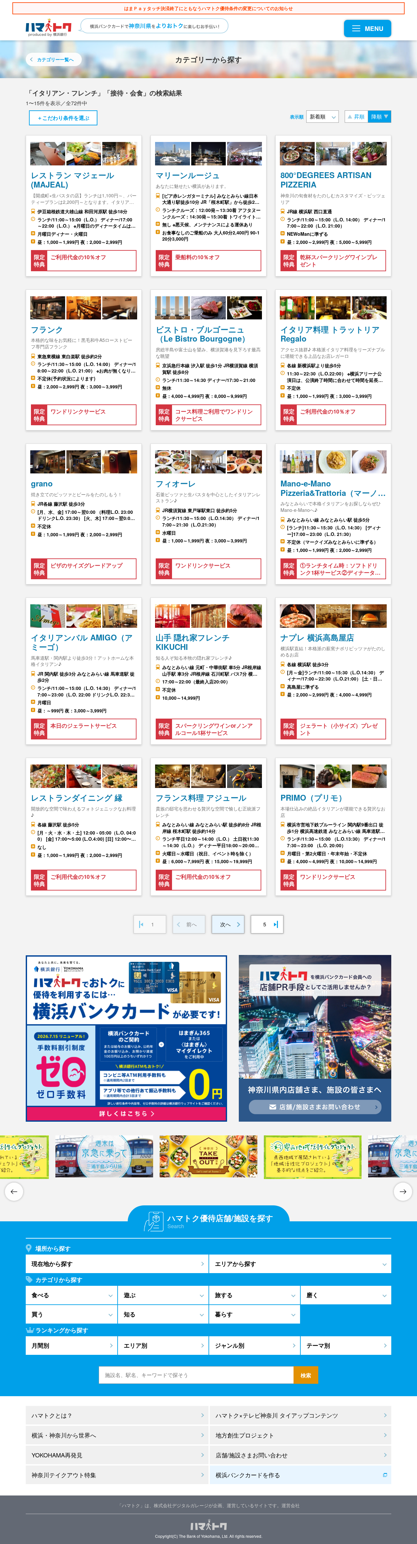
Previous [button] (14, 1192)
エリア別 (135, 1345)
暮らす (224, 1314)
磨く (312, 1295)
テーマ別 (318, 1345)
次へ (225, 924)
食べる (40, 1295)
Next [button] (403, 1192)
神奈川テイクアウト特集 (64, 1474)
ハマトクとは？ (52, 1415)
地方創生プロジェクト (245, 1435)
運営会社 (290, 1505)
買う (37, 1314)
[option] (208, 1156)
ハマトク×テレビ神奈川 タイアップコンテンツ (277, 1415)
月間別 (40, 1345)
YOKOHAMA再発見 (57, 1455)
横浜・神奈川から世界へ (64, 1435)
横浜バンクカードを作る (248, 1474)
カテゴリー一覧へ (55, 59)
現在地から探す (52, 1263)
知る (130, 1314)
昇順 (359, 116)
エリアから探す (235, 1263)
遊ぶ (130, 1295)
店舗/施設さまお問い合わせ (252, 1455)
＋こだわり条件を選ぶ (63, 117)
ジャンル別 (229, 1345)
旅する (224, 1295)
